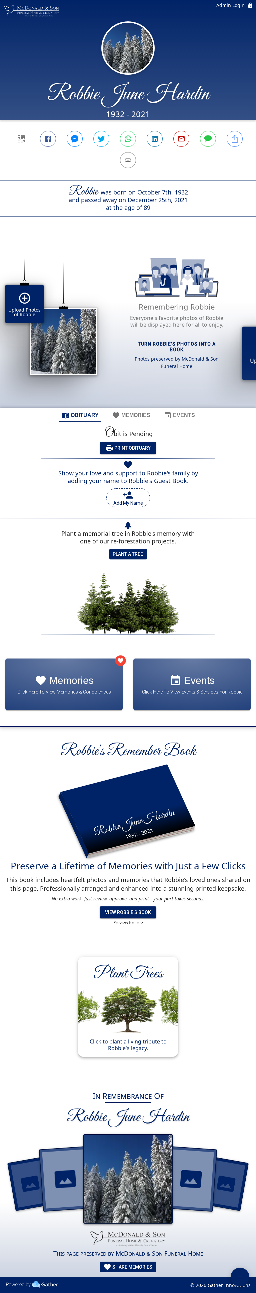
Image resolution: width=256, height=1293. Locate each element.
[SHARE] (235, 139)
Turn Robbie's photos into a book (177, 346)
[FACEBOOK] (48, 139)
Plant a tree (128, 554)
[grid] (128, 324)
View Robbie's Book (128, 912)
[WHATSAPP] (128, 139)
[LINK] (128, 160)
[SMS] (208, 139)
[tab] (80, 415)
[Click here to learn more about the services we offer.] (128, 1239)
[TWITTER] (101, 139)
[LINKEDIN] (155, 139)
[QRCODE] (21, 139)
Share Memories (131, 1267)
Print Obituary (132, 448)
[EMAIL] (181, 139)
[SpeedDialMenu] (240, 1277)
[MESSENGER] (75, 139)
